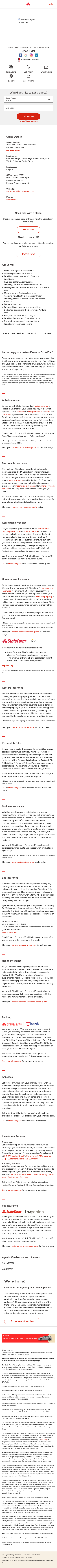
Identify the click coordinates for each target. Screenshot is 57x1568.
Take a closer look (9, 932)
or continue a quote (29, 121)
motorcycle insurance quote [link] (24, 507)
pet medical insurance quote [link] (25, 1246)
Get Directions (13, 150)
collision (20, 412)
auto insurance (41, 406)
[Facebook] (20, 55)
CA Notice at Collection (32, 1555)
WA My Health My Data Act (11, 1555)
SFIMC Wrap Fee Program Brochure (28, 1175)
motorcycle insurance (25, 486)
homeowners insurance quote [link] (25, 632)
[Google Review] (25, 55)
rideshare (6, 414)
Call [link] (3, 564)
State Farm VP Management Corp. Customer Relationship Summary (27, 1157)
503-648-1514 (12, 199)
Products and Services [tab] (13, 333)
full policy (44, 1439)
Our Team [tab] (47, 333)
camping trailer (9, 531)
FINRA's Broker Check (14, 1156)
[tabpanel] (28, 168)
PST (21, 175)
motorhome (43, 529)
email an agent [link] (14, 564)
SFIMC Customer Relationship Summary (29, 1174)
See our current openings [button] (22, 1321)
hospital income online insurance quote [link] (29, 1002)
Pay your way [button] (28, 254)
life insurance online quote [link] (23, 945)
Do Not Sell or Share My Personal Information (17, 1557)
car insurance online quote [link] (24, 447)
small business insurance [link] (23, 862)
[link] (46, 69)
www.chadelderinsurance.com (20, 191)
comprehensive (35, 412)
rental (47, 412)
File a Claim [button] (28, 230)
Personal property (44, 596)
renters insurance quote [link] (23, 727)
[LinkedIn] (36, 55)
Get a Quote (28, 116)
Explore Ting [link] (7, 666)
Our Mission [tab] (32, 333)
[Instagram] (31, 55)
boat (19, 531)
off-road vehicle (31, 531)
